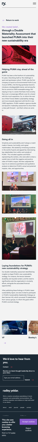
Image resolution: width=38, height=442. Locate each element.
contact (29, 407)
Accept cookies (28, 422)
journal (16, 407)
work (10, 407)
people (22, 407)
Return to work (12, 20)
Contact (5, 367)
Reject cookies (28, 429)
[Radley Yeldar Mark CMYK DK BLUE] (4, 4)
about (4, 407)
